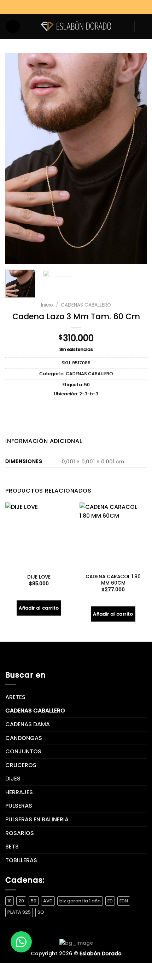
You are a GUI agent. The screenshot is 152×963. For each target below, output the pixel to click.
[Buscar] (28, 26)
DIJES (13, 778)
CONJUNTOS (23, 751)
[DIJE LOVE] (38, 535)
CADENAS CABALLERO (86, 305)
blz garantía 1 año (80, 901)
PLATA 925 (19, 912)
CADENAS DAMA (27, 724)
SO (40, 912)
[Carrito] (143, 26)
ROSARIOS (19, 833)
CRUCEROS (20, 765)
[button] (21, 941)
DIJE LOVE (39, 577)
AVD (48, 901)
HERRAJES (19, 792)
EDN (123, 901)
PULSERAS (18, 806)
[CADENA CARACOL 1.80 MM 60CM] (113, 535)
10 (9, 901)
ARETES (15, 697)
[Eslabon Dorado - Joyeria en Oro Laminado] (76, 26)
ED (110, 901)
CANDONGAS (23, 738)
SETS (12, 846)
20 (21, 901)
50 (87, 385)
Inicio (47, 305)
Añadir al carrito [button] (39, 608)
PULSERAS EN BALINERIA (37, 819)
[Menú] (13, 26)
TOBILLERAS (21, 860)
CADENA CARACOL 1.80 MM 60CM (113, 580)
